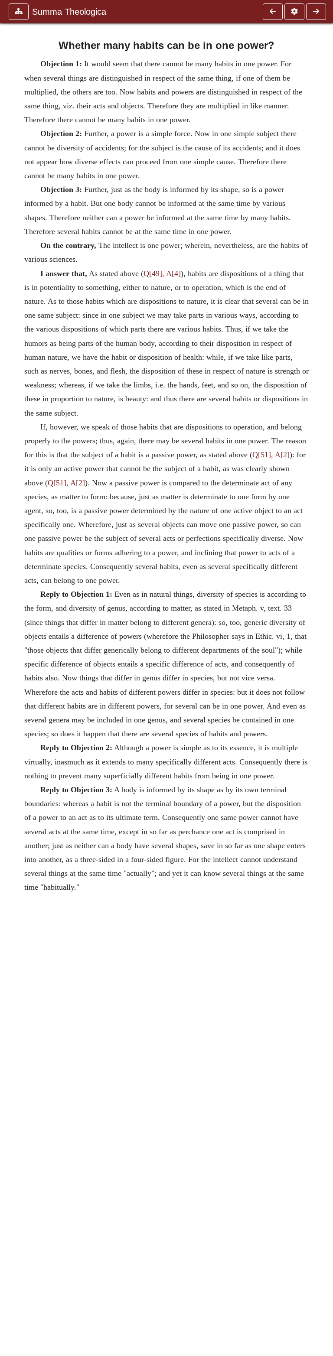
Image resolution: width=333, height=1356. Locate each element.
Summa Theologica (69, 11)
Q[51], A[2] (271, 454)
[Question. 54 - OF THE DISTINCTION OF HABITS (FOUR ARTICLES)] (273, 11)
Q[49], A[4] (162, 273)
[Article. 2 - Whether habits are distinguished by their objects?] (316, 11)
